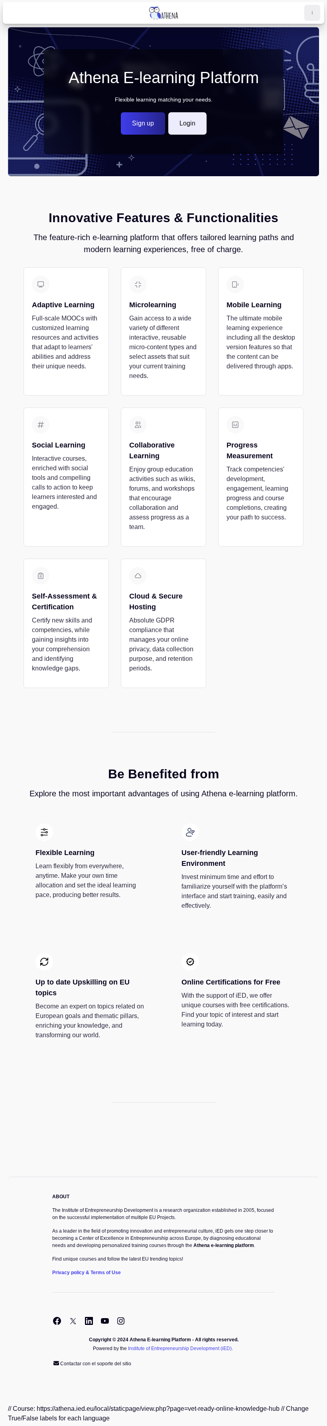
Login (187, 123)
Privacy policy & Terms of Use (86, 1272)
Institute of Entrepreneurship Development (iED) (180, 1348)
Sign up (143, 123)
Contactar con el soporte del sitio (95, 1363)
